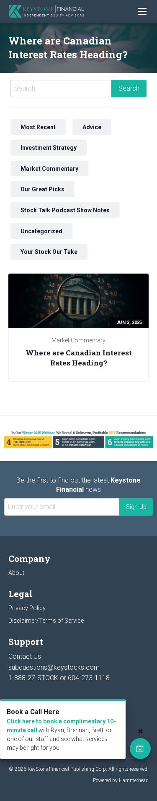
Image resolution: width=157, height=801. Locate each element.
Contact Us (24, 656)
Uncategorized (41, 230)
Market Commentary (49, 168)
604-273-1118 (89, 678)
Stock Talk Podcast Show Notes (65, 210)
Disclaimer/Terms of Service (46, 620)
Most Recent (38, 126)
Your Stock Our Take (49, 251)
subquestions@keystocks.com (54, 667)
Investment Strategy (49, 147)
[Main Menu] (142, 11)
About (16, 572)
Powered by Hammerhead (121, 780)
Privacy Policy (27, 608)
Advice (91, 126)
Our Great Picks (42, 189)
